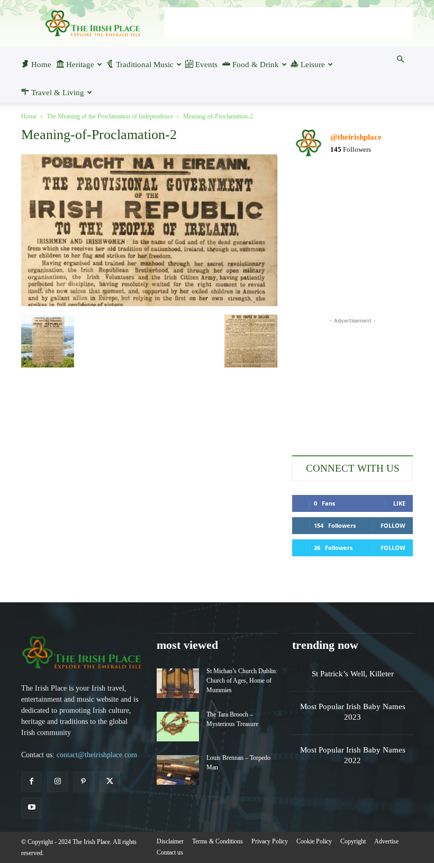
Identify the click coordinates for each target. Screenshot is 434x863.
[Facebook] (31, 782)
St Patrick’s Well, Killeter (353, 673)
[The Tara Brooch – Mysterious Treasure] (178, 726)
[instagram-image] (311, 186)
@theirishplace (356, 137)
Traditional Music (145, 64)
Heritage (80, 64)
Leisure (313, 64)
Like (399, 503)
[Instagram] (57, 782)
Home (41, 64)
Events (206, 64)
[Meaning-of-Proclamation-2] (149, 303)
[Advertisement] (288, 23)
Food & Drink (255, 64)
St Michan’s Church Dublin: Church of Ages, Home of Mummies (241, 680)
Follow (393, 525)
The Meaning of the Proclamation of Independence (110, 116)
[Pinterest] (83, 782)
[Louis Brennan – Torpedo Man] (178, 770)
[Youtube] (31, 807)
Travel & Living (57, 92)
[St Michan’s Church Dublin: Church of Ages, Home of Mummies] (178, 683)
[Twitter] (110, 782)
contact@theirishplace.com (97, 755)
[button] (400, 59)
